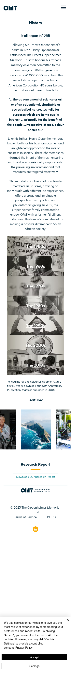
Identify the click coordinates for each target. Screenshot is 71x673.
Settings (34, 666)
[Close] (65, 622)
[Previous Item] (7, 429)
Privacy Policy (24, 647)
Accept (34, 657)
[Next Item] (64, 429)
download (30, 386)
